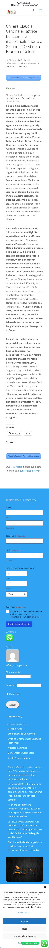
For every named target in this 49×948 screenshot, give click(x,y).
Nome (8, 517)
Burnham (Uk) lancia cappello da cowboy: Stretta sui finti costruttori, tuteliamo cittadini (25, 846)
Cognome (10, 528)
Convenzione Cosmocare (21, 752)
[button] (45, 887)
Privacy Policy (15, 716)
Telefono (15, 536)
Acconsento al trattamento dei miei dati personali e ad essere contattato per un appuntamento (26, 614)
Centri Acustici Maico (19, 757)
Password (11, 685)
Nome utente (13, 672)
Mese (8, 588)
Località (9, 560)
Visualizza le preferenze (25, 936)
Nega (24, 928)
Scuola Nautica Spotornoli (21, 733)
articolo (18, 466)
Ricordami (14, 693)
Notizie (22, 63)
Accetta (24, 921)
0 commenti (21, 66)
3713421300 (24, 3)
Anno (8, 599)
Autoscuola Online (17, 747)
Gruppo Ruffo (15, 728)
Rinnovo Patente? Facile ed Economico (23, 78)
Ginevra (12, 60)
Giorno (9, 578)
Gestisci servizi (24, 912)
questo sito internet (29, 470)
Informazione (12, 63)
